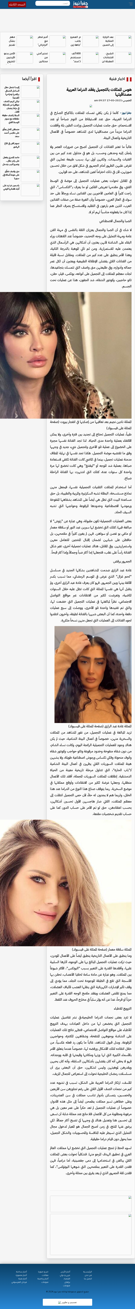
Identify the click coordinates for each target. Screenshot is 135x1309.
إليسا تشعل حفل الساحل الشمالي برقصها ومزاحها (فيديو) (11, 92)
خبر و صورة (43, 1272)
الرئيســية (87, 1272)
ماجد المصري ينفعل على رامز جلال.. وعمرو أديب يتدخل (10, 161)
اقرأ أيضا (29, 79)
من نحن (88, 1275)
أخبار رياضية (43, 1279)
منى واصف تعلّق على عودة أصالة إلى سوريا (11, 175)
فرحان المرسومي (19, 1282)
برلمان (67, 1282)
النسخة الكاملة (17, 4)
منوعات (66, 1286)
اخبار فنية (117, 79)
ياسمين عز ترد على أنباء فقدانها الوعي (11, 187)
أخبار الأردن (65, 1272)
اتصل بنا (88, 1279)
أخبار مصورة (21, 1275)
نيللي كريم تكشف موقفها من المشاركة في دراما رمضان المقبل (11, 106)
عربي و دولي (65, 1275)
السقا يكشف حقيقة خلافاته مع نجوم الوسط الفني (10, 119)
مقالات (45, 1275)
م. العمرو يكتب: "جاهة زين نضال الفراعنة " (75, 45)
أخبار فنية (22, 1279)
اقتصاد (67, 1279)
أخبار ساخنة (21, 1272)
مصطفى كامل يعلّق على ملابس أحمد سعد (10, 133)
